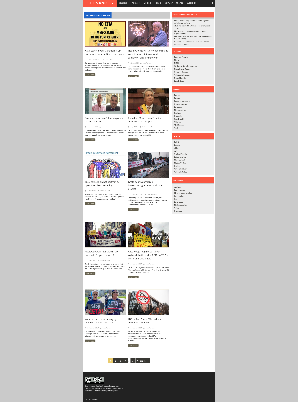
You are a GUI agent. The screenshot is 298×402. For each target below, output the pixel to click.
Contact (168, 3)
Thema (135, 3)
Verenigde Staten (180, 169)
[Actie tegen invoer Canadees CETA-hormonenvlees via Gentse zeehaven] (105, 33)
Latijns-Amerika (180, 157)
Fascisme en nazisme (182, 101)
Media (176, 60)
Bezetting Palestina (181, 57)
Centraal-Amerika (180, 154)
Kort (175, 199)
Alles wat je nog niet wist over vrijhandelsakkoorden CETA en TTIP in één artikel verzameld (148, 255)
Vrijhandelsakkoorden (182, 75)
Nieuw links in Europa (182, 69)
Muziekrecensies (180, 205)
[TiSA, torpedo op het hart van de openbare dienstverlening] (105, 165)
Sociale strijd (179, 119)
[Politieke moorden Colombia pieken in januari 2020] (105, 101)
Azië (175, 151)
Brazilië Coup (179, 81)
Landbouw (178, 107)
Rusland (177, 166)
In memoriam (179, 196)
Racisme (177, 113)
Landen (147, 3)
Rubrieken (191, 3)
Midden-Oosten (180, 163)
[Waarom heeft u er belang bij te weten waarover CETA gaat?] (105, 302)
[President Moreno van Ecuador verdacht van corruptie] (148, 101)
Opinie (176, 208)
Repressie (178, 116)
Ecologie (177, 98)
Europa (177, 145)
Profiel (179, 3)
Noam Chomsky (180, 78)
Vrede (176, 128)
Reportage (178, 211)
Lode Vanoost (99, 2)
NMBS (176, 63)
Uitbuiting (177, 122)
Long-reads (178, 202)
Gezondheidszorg (180, 104)
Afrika (176, 148)
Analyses (177, 187)
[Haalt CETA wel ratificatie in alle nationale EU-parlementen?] (105, 234)
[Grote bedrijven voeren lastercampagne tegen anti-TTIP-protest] (148, 165)
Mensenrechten (180, 110)
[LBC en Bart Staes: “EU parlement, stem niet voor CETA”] (148, 302)
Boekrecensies (179, 190)
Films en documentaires (183, 193)
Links (158, 3)
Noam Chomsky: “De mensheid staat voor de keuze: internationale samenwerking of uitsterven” (148, 54)
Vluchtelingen (179, 125)
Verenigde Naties (180, 172)
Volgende (141, 360)
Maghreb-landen (180, 160)
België (176, 142)
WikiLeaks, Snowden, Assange (185, 66)
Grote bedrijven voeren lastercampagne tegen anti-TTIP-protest (145, 185)
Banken (177, 95)
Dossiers (123, 3)
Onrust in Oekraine (181, 72)
